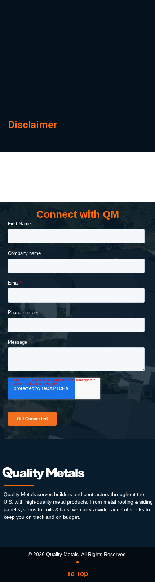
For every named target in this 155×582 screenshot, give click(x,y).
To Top (77, 573)
